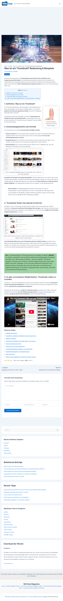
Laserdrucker (7, 522)
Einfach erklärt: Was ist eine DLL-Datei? (14, 476)
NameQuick (7, 450)
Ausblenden (24, 90)
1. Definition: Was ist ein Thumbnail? (14, 93)
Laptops (6, 512)
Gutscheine (41, 588)
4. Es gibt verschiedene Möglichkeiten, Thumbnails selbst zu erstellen (22, 98)
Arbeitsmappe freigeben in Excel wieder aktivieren (17, 500)
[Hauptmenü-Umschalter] (59, 3)
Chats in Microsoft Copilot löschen (13, 494)
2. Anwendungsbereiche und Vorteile (14, 94)
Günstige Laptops (8, 534)
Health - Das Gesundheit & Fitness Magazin (50, 586)
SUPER (5, 445)
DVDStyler (6, 448)
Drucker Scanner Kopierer (10, 527)
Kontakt (13, 596)
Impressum (18, 596)
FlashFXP (6, 443)
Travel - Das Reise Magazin (9, 586)
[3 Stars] (8, 360)
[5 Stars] (12, 360)
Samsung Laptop (8, 524)
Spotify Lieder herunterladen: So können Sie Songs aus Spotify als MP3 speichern (25, 489)
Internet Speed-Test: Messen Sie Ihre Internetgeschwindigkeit (20, 471)
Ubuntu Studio (7, 453)
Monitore (6, 514)
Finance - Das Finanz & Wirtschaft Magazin (27, 586)
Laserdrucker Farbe (9, 532)
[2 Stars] (7, 360)
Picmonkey (49, 292)
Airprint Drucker (8, 529)
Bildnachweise (37, 596)
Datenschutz (24, 596)
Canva (41, 292)
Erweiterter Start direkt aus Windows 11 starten (16, 492)
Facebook (31, 596)
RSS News (7, 596)
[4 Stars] (10, 360)
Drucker (6, 519)
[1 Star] (5, 360)
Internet (7, 74)
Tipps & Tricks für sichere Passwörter (13, 466)
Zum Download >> (9, 563)
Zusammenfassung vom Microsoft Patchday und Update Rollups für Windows (24, 469)
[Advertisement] (31, 19)
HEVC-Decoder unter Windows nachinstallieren (16, 497)
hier (45, 294)
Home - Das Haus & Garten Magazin (28, 588)
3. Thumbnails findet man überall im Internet (16, 96)
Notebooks (7, 517)
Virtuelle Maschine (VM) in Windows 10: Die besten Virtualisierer (20, 474)
